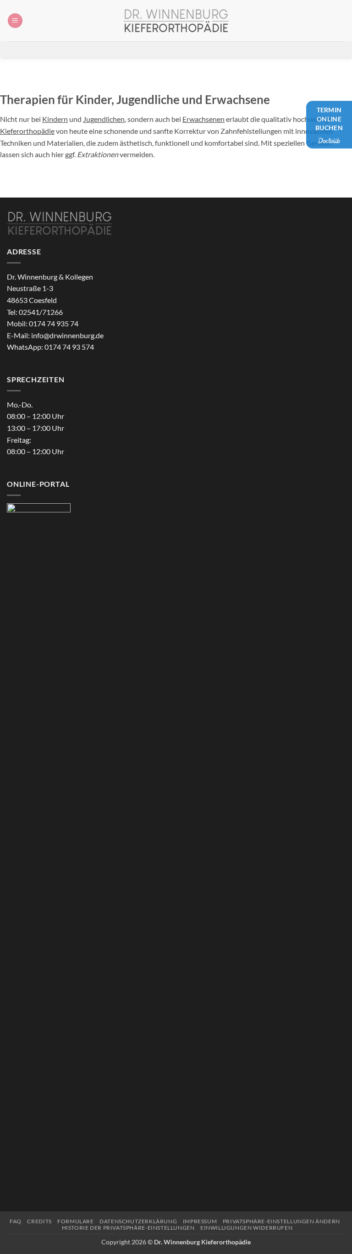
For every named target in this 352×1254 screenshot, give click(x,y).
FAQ (16, 1221)
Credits (39, 1221)
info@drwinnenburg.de (67, 335)
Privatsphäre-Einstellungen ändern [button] (281, 1221)
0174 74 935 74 (53, 323)
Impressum (200, 1221)
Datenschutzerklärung (138, 1221)
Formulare (75, 1221)
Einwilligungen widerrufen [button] (246, 1227)
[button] (15, 20)
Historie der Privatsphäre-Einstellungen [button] (128, 1227)
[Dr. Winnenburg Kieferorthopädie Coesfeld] (176, 20)
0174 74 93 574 (69, 346)
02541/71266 (41, 312)
